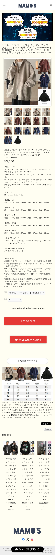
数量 (5, 299)
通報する (48, 429)
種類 (5, 292)
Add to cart (28, 321)
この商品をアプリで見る (27, 361)
